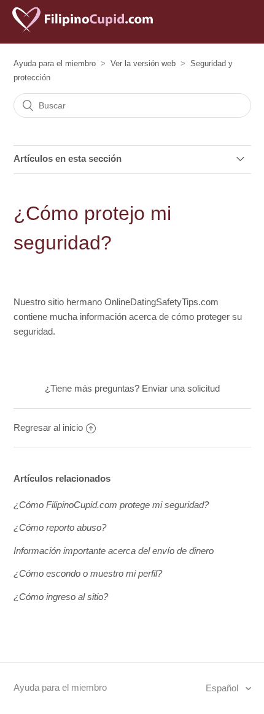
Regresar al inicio (48, 427)
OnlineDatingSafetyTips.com (161, 302)
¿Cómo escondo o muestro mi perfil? (88, 573)
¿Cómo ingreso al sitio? (61, 596)
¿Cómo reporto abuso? (60, 527)
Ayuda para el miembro (55, 63)
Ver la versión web (143, 63)
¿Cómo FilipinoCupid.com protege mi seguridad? (111, 504)
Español (223, 688)
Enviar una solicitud (181, 388)
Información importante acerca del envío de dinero (114, 550)
